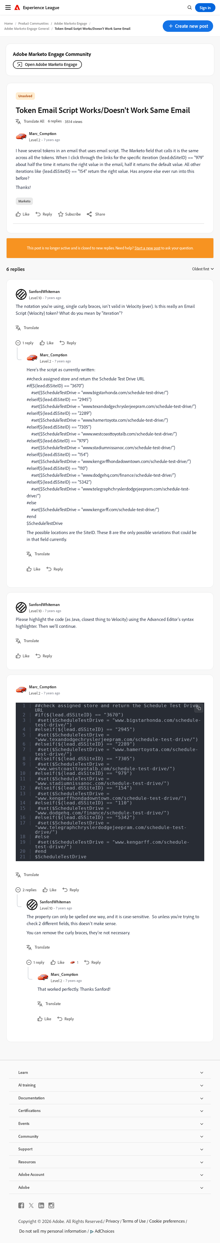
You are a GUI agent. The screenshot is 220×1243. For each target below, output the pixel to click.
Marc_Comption (42, 133)
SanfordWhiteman (44, 291)
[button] (188, 26)
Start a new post (147, 248)
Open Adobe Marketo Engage (51, 64)
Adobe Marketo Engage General (26, 28)
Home (8, 23)
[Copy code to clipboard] (199, 708)
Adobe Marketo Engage (70, 23)
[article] (108, 318)
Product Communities (33, 23)
